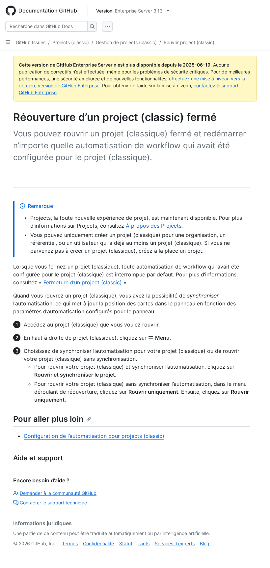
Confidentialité (98, 543)
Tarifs (143, 543)
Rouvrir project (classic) (189, 42)
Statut (125, 543)
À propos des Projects (153, 225)
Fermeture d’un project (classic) (82, 282)
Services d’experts (175, 543)
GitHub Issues (30, 42)
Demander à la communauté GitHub (58, 493)
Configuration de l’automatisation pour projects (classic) (94, 436)
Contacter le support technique (53, 502)
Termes (70, 543)
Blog (204, 543)
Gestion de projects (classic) (126, 42)
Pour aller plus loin (48, 419)
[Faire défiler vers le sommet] (255, 553)
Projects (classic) (70, 42)
